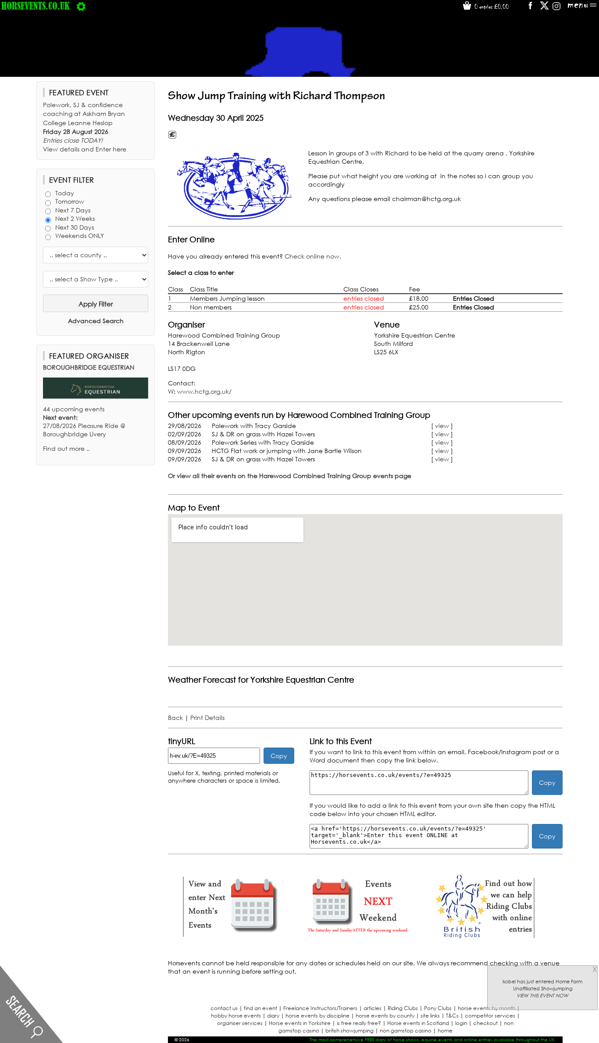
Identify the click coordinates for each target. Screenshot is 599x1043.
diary (273, 1015)
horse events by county (385, 1015)
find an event (260, 1008)
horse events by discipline (317, 1015)
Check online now (312, 256)
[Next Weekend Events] (357, 937)
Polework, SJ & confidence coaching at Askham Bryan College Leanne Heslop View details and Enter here (84, 127)
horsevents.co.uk (35, 5)
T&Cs (452, 1015)
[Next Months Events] (231, 937)
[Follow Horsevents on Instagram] (556, 8)
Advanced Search (96, 320)
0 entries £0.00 (491, 6)
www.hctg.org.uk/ (204, 391)
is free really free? (359, 1023)
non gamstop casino (405, 1030)
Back (175, 717)
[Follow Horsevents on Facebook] (529, 8)
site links (430, 1015)
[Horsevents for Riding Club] (483, 937)
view (442, 425)
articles (373, 1008)
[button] (236, 186)
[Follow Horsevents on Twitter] (544, 8)
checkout (485, 1023)
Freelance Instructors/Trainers (320, 1008)
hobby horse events (236, 1015)
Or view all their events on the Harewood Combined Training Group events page (289, 475)
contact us (224, 1008)
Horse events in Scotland (418, 1023)
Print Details (207, 717)
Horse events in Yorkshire (300, 1023)
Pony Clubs (438, 1008)
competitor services (490, 1015)
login (461, 1023)
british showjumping (349, 1030)
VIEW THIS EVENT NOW (542, 995)
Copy (279, 756)
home (445, 1030)
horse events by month (486, 1008)
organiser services (240, 1023)
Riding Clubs (403, 1008)
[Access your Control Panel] (81, 5)
